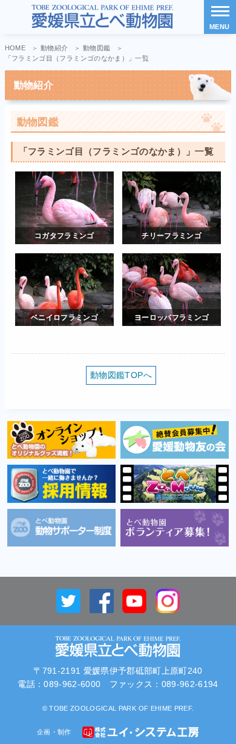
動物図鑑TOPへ (121, 375)
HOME (15, 47)
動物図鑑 (96, 47)
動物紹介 (54, 47)
